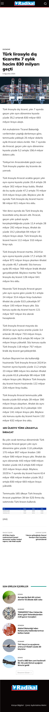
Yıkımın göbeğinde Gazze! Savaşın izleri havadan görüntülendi (36, 537)
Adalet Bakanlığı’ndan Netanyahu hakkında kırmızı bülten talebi (31, 630)
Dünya (20, 594)
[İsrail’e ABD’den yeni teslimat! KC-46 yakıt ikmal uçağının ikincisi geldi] (9, 661)
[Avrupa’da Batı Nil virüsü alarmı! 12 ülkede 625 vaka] (9, 597)
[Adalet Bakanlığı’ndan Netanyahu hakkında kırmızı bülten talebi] (9, 629)
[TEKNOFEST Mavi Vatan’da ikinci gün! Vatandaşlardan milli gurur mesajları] (9, 613)
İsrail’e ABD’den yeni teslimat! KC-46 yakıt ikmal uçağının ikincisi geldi (31, 662)
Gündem (21, 625)
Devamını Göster (24, 672)
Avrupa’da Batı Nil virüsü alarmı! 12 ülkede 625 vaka (30, 598)
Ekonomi (6, 49)
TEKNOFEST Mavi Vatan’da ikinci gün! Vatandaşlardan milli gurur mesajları (30, 614)
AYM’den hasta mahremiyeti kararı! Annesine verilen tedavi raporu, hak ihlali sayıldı (12, 538)
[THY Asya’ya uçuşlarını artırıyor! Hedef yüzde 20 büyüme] (9, 645)
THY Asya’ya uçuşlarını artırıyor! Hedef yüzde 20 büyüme (29, 646)
